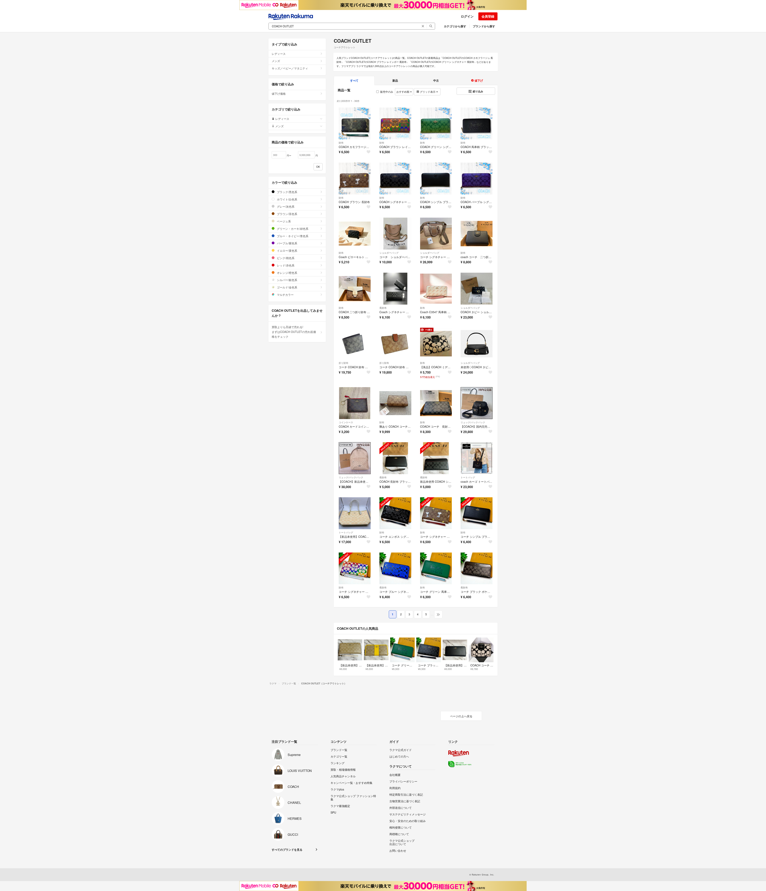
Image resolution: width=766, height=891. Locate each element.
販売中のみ (386, 92)
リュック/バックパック (473, 422)
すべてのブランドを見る (287, 850)
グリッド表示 (427, 92)
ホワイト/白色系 (286, 199)
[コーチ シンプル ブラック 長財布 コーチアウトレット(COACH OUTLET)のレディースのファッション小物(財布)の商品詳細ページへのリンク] (477, 513)
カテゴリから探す (455, 26)
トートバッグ (468, 477)
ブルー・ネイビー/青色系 (292, 236)
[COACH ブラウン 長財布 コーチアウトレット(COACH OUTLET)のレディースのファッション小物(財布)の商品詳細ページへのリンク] (355, 178)
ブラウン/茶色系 (286, 214)
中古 (436, 80)
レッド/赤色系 (285, 265)
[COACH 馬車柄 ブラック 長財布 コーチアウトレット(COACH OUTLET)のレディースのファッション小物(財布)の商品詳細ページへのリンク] (477, 123)
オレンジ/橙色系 (286, 273)
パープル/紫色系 (286, 243)
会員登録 (488, 16)
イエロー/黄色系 (286, 251)
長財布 (383, 307)
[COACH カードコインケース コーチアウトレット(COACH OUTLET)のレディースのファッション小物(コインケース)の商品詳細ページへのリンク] (355, 403)
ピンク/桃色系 (285, 258)
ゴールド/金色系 (286, 287)
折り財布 (343, 362)
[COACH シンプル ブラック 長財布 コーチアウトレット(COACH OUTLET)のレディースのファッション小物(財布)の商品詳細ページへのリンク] (436, 178)
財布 (341, 142)
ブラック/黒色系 (286, 192)
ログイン (467, 16)
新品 (395, 80)
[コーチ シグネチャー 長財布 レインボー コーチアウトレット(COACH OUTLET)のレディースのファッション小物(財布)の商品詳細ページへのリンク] (355, 568)
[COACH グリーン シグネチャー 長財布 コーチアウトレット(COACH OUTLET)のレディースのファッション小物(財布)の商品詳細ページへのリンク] (436, 123)
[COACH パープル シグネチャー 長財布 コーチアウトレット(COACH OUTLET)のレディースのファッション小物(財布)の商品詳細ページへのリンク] (477, 178)
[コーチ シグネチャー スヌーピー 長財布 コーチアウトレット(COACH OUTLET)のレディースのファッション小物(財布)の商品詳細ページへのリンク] (436, 513)
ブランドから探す (484, 26)
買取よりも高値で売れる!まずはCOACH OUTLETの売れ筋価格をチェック (294, 331)
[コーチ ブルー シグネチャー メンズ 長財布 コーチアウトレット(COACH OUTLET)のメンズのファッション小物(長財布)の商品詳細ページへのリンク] (395, 568)
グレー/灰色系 (285, 206)
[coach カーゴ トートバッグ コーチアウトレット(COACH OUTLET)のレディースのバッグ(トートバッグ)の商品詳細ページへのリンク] (477, 458)
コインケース (346, 422)
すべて (354, 80)
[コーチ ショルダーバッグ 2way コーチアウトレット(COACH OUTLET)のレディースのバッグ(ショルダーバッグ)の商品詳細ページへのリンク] (395, 234)
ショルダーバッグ (389, 252)
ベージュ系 (283, 221)
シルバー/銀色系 (286, 280)
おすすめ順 (403, 92)
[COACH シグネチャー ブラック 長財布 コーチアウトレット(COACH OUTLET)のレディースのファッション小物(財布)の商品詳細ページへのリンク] (395, 178)
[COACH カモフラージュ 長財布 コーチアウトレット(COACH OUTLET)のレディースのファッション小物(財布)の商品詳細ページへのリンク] (355, 123)
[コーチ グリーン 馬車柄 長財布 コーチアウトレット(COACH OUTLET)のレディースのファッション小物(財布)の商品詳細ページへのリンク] (436, 568)
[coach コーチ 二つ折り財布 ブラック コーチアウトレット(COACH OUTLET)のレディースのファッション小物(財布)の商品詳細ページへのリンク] (477, 234)
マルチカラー (285, 295)
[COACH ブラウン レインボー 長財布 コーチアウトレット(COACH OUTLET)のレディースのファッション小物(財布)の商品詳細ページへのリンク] (395, 123)
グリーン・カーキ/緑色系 (292, 229)
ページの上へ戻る (461, 716)
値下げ (478, 80)
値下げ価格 (279, 94)
